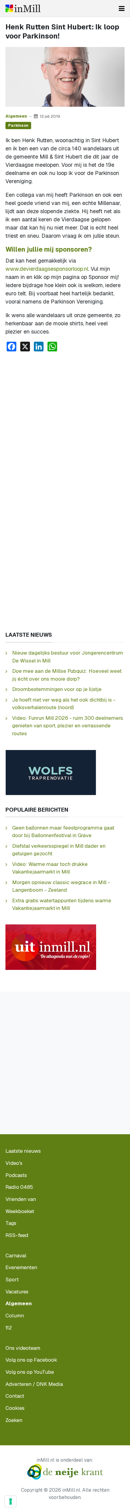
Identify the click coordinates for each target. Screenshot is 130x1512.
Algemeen (16, 116)
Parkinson (18, 125)
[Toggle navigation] (122, 8)
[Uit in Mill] (50, 946)
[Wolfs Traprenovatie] (50, 771)
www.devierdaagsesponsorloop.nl (46, 268)
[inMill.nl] (23, 8)
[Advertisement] (65, 425)
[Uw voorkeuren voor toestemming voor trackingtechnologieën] (10, 1501)
